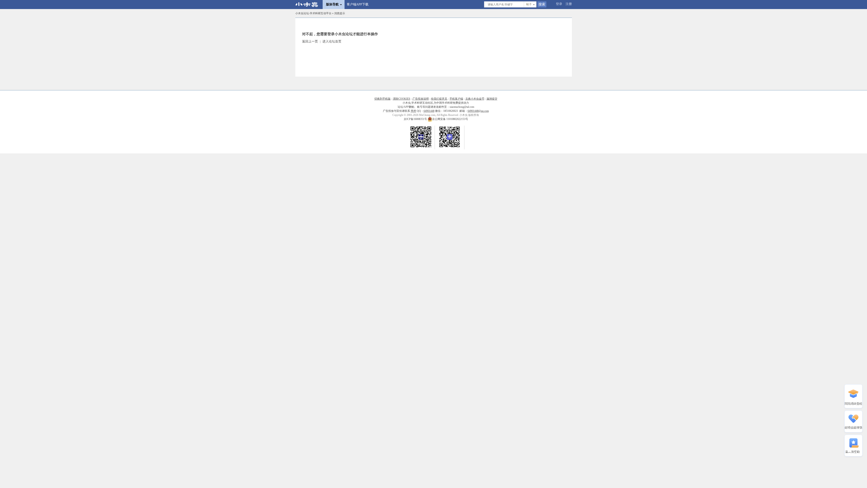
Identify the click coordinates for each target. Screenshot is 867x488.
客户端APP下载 (357, 4)
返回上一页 (310, 41)
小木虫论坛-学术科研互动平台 (313, 13)
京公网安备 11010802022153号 (450, 119)
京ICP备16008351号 (416, 119)
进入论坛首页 (331, 41)
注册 (569, 4)
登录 (559, 4)
